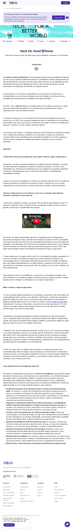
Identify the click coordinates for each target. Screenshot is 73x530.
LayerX (39, 495)
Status (56, 501)
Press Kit (40, 492)
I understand (9, 525)
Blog (21, 492)
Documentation (59, 490)
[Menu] (4, 3)
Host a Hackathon (8, 492)
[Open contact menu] (67, 524)
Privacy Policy (58, 498)
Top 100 (22, 490)
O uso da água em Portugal (56, 302)
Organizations (24, 487)
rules (32, 41)
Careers (39, 490)
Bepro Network (8, 506)
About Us (40, 487)
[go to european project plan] (36, 476)
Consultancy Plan (8, 495)
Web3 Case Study (8, 503)
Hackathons (6, 490)
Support (56, 492)
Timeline (21, 41)
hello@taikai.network (9, 471)
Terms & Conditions (60, 495)
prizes (41, 41)
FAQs (56, 487)
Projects (52, 41)
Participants (65, 41)
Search (22, 498)
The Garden (7, 487)
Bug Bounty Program (26, 501)
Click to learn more (17, 521)
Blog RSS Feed (25, 495)
